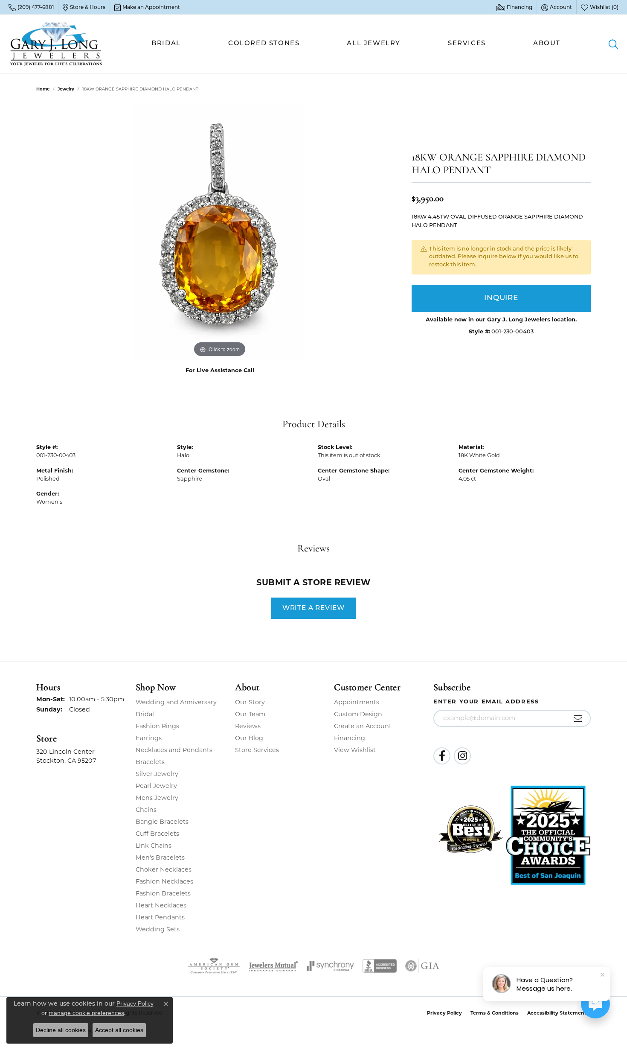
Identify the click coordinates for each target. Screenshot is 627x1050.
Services (467, 44)
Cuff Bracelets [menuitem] (157, 833)
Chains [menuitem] (146, 810)
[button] (556, 7)
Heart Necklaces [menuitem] (161, 905)
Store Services (257, 750)
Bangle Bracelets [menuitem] (162, 821)
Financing (349, 738)
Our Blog (249, 738)
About (546, 44)
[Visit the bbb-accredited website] (380, 966)
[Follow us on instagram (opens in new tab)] (462, 755)
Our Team (250, 714)
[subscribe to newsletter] (578, 718)
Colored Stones (263, 44)
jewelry (66, 89)
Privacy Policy (444, 1013)
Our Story (250, 702)
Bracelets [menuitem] (150, 762)
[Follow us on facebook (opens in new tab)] (441, 755)
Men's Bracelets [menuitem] (160, 857)
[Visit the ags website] (214, 966)
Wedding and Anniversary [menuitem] (176, 702)
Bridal (166, 44)
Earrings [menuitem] (149, 738)
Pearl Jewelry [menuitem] (156, 786)
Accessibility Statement (556, 1013)
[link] (31, 7)
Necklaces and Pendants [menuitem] (174, 750)
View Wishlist (355, 750)
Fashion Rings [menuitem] (157, 726)
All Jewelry (374, 44)
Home (42, 89)
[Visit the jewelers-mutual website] (273, 966)
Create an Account (363, 726)
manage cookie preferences (86, 1012)
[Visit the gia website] (422, 966)
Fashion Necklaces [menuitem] (164, 881)
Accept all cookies (119, 1030)
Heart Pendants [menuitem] (160, 917)
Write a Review (313, 608)
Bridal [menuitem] (145, 714)
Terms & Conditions (494, 1013)
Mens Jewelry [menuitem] (157, 798)
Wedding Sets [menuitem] (158, 929)
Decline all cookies (61, 1030)
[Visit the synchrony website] (330, 966)
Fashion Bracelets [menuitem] (163, 893)
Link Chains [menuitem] (153, 845)
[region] (220, 231)
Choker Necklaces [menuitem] (164, 869)
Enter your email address (486, 701)
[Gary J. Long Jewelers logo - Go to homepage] (56, 44)
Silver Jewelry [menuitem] (157, 774)
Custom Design (358, 714)
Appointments (356, 702)
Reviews (248, 726)
